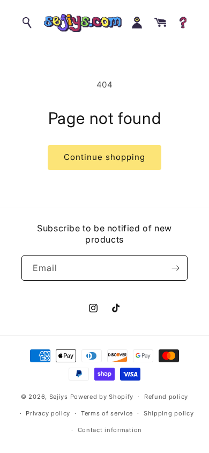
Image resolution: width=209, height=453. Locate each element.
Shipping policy (169, 413)
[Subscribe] (175, 268)
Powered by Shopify (102, 396)
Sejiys (58, 396)
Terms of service (107, 413)
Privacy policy (48, 413)
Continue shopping (104, 157)
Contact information (110, 430)
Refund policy (166, 396)
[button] (28, 23)
